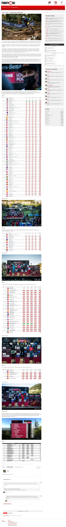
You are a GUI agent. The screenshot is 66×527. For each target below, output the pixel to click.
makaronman (49, 71)
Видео (57, 33)
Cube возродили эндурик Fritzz (51, 97)
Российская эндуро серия (55, 87)
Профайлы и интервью (50, 83)
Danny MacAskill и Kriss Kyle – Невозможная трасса (54, 76)
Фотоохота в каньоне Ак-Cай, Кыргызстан (53, 72)
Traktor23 (47, 35)
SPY (46, 26)
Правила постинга (10, 521)
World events (5, 12)
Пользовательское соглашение (12, 525)
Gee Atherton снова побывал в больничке (53, 82)
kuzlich (48, 75)
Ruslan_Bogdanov (49, 85)
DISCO (46, 122)
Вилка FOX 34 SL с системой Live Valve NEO (54, 23)
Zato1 (46, 23)
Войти (3, 520)
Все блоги (62, 125)
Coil (7, 500)
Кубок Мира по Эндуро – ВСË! (52, 38)
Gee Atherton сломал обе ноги (51, 93)
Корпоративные (14, 7)
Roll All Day (47, 119)
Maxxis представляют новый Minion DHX (53, 103)
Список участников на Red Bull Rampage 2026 (54, 26)
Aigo (46, 38)
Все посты (5, 7)
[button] (18, 511)
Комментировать (7, 503)
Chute (46, 20)
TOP (9, 7)
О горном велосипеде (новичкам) (12, 522)
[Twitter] (8, 467)
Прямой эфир (50, 16)
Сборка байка (49, 90)
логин (62, 9)
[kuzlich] (4, 472)
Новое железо (48, 24)
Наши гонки (47, 116)
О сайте (9, 520)
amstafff (47, 32)
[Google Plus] (12, 467)
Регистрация (4, 521)
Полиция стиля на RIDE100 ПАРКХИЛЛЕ (53, 100)
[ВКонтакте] (10, 467)
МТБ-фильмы (47, 123)
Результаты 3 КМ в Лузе (16, 12)
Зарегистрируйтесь (54, 9)
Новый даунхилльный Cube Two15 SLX (55, 35)
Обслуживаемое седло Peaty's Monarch (53, 40)
